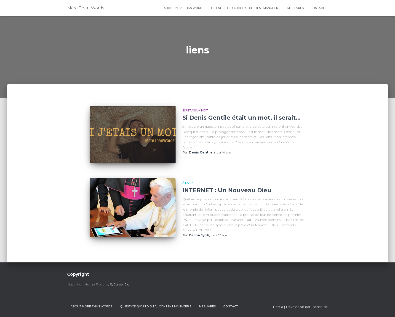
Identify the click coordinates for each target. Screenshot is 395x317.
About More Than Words (184, 8)
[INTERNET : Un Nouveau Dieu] (133, 207)
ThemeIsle (319, 307)
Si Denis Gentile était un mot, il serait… (241, 117)
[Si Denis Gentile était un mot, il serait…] (133, 134)
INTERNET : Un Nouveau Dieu (226, 190)
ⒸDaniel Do (119, 284)
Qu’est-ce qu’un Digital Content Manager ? (245, 8)
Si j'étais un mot (195, 110)
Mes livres (295, 8)
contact (317, 8)
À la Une (188, 183)
